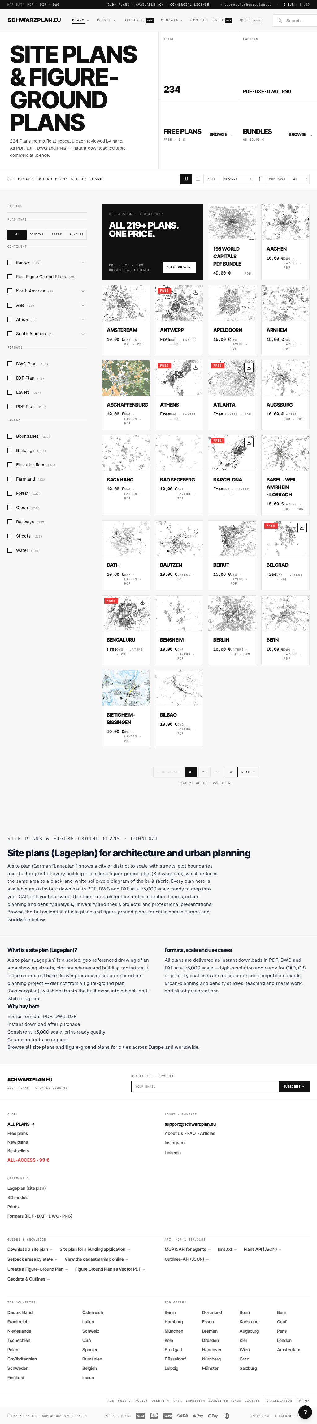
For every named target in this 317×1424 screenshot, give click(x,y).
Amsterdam (288, 1349)
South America (35, 333)
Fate (211, 179)
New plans (17, 1142)
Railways (31, 521)
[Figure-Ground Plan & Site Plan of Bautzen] (179, 555)
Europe (28, 262)
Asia (25, 305)
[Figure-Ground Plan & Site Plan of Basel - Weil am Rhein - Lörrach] (285, 475)
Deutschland (20, 1312)
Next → (247, 772)
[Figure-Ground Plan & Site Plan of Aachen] (285, 242)
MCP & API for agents (188, 1249)
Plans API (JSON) (262, 1249)
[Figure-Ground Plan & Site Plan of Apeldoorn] (232, 320)
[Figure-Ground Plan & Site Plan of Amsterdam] (126, 320)
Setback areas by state (32, 1259)
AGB (111, 1401)
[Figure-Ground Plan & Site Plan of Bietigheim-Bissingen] (126, 708)
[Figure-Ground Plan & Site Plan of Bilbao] (179, 708)
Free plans (17, 1133)
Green (28, 507)
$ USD (305, 4)
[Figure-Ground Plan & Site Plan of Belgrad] (285, 555)
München (174, 1331)
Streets (29, 536)
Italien (88, 1321)
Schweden (17, 1368)
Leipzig (171, 1368)
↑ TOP (304, 1401)
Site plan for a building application (95, 1249)
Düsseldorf (175, 1358)
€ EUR (289, 4)
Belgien (89, 1368)
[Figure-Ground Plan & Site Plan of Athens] (179, 395)
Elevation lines (36, 464)
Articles (207, 1133)
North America (35, 290)
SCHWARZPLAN (34, 20)
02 (204, 772)
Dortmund (212, 1312)
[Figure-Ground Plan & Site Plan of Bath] (126, 555)
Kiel (243, 1340)
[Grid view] (186, 179)
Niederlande (19, 1331)
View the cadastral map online (96, 1259)
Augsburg (249, 1331)
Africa (26, 319)
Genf (282, 1321)
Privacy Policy (133, 1401)
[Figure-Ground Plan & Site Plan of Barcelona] (232, 475)
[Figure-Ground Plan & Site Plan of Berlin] (232, 630)
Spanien (90, 1349)
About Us (174, 1133)
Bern (281, 1312)
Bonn (245, 1312)
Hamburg (174, 1321)
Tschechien (18, 1340)
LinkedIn (173, 1152)
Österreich (92, 1312)
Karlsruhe (249, 1321)
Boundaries (33, 436)
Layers (28, 392)
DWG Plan (32, 363)
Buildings (31, 450)
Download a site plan (29, 1249)
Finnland (15, 1377)
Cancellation (280, 1401)
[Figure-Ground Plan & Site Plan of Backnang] (126, 475)
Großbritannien (22, 1358)
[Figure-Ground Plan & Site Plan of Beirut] (232, 555)
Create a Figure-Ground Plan (37, 1269)
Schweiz (90, 1331)
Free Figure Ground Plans (46, 276)
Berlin (170, 1312)
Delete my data (167, 1401)
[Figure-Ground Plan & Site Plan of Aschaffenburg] (126, 395)
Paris (282, 1331)
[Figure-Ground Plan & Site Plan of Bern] (285, 630)
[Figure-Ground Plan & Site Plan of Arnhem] (285, 320)
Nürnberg (211, 1358)
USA (86, 1340)
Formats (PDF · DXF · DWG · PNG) (39, 1216)
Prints (13, 1206)
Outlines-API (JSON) (187, 1259)
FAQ (191, 1133)
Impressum (195, 1401)
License (252, 1401)
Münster (210, 1368)
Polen (12, 1349)
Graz (244, 1358)
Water (28, 550)
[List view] (198, 179)
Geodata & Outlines (28, 1279)
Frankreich (17, 1321)
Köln (169, 1340)
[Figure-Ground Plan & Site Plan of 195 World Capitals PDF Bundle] (232, 242)
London (284, 1340)
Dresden (210, 1340)
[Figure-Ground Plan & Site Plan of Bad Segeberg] (179, 475)
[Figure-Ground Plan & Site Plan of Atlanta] (232, 395)
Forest (28, 493)
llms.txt (227, 1249)
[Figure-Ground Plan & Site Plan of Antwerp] (179, 320)
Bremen (210, 1331)
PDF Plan (31, 406)
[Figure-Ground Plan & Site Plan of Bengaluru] (126, 630)
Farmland (31, 479)
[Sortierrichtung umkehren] (259, 179)
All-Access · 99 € (28, 1159)
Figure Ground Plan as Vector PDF (110, 1269)
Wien (245, 1349)
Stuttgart (174, 1349)
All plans (21, 1124)
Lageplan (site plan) (26, 1188)
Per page (277, 179)
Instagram (175, 1142)
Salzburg (248, 1368)
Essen (208, 1321)
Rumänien (92, 1358)
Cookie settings (225, 1401)
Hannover (212, 1349)
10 (230, 772)
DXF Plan (30, 378)
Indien (88, 1377)
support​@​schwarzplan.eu (248, 4)
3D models (17, 1197)
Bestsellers (18, 1150)
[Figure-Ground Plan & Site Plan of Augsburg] (285, 395)
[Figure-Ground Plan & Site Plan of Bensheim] (179, 630)
